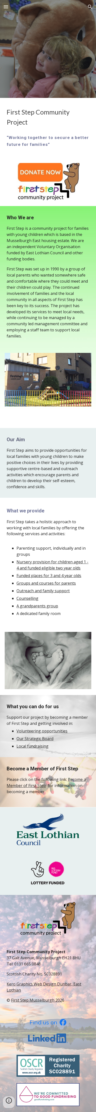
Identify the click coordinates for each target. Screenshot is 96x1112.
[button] (6, 6)
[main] (48, 117)
